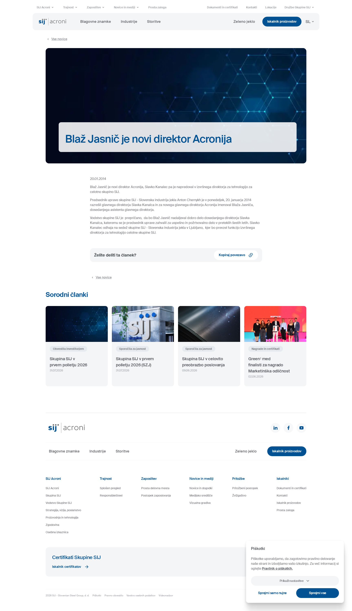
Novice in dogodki (200, 488)
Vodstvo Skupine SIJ (59, 503)
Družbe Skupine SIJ (297, 7)
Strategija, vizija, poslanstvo (63, 510)
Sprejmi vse (317, 593)
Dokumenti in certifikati (222, 7)
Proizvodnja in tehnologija (62, 517)
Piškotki (96, 595)
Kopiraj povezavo (232, 255)
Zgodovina (52, 525)
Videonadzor (166, 595)
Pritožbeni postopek (245, 488)
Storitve (154, 21)
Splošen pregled (110, 488)
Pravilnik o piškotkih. (277, 568)
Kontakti (251, 7)
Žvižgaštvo (239, 495)
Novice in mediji (124, 7)
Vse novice (59, 39)
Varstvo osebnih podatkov (140, 595)
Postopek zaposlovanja (156, 495)
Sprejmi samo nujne (272, 593)
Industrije (129, 21)
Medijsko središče (200, 495)
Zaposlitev (94, 7)
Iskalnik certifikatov (66, 567)
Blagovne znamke (95, 21)
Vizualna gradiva (200, 503)
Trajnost (68, 7)
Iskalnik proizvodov (282, 21)
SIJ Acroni (43, 7)
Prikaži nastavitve (292, 581)
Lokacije (270, 7)
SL (308, 21)
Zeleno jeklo (244, 21)
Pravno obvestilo (113, 595)
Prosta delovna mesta (155, 488)
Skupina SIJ (53, 495)
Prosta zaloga (157, 7)
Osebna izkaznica (57, 532)
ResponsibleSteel (111, 495)
